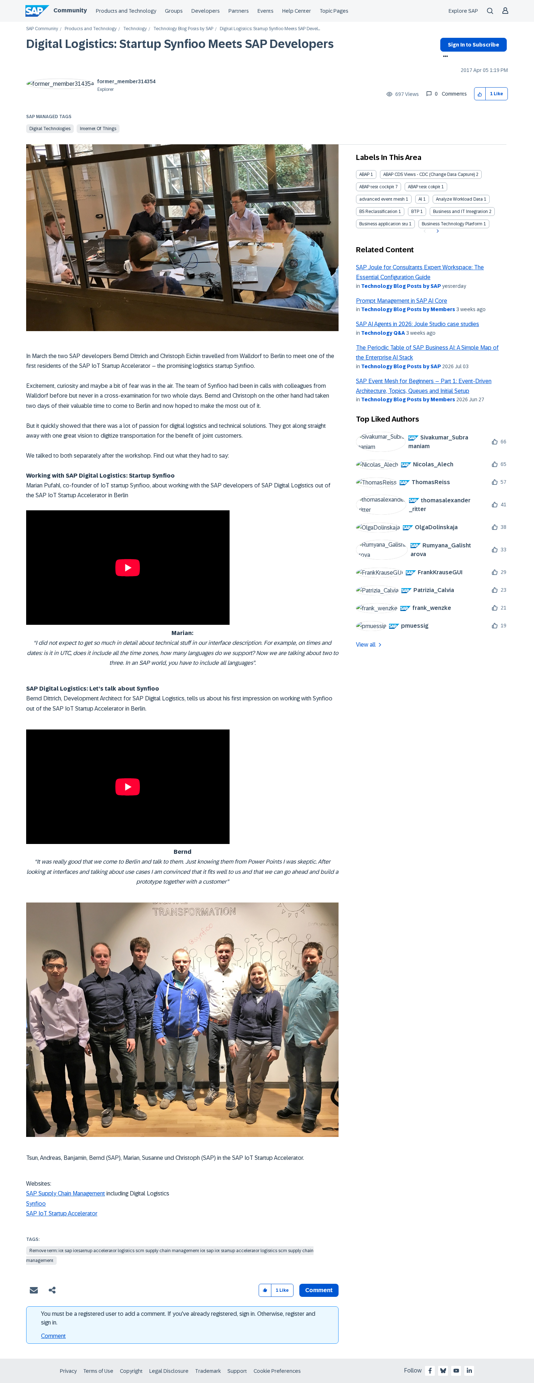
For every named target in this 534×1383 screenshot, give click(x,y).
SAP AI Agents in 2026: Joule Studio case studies (417, 324)
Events (266, 11)
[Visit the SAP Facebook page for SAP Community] (430, 1371)
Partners (238, 11)
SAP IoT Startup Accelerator (61, 1213)
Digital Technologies (49, 128)
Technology (135, 29)
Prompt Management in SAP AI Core (401, 301)
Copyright (131, 1371)
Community (70, 10)
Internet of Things (98, 128)
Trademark (208, 1371)
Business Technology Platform (452, 223)
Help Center (296, 11)
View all (366, 645)
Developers (205, 11)
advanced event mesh (382, 199)
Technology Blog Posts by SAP (183, 29)
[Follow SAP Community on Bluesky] (443, 1371)
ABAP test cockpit (376, 186)
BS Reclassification (378, 211)
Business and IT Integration (460, 211)
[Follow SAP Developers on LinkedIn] (469, 1371)
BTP (415, 211)
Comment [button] (319, 1290)
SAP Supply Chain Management (65, 1193)
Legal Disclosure (169, 1371)
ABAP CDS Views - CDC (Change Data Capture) (429, 174)
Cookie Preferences (277, 1371)
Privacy (68, 1371)
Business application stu (383, 223)
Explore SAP (463, 11)
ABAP (364, 174)
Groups (174, 11)
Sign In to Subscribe (473, 45)
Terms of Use (98, 1371)
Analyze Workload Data (459, 199)
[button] (480, 94)
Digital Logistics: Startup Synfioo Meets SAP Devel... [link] (270, 29)
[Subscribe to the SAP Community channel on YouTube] (456, 1371)
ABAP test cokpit (424, 186)
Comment (53, 1336)
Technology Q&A (383, 333)
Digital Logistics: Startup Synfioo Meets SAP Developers (180, 44)
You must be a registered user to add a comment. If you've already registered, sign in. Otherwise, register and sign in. (178, 1318)
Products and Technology (126, 11)
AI (420, 199)
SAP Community (42, 29)
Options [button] (444, 57)
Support (237, 1371)
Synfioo (36, 1204)
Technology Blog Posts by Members (408, 309)
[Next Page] (437, 231)
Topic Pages (334, 11)
